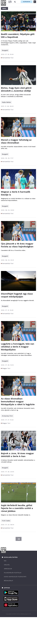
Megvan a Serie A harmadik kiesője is (15, 193)
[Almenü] (10, 1)
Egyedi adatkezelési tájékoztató (15, 576)
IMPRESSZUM (8, 568)
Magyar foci (6, 368)
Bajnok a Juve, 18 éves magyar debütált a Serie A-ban (17, 454)
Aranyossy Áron (7, 416)
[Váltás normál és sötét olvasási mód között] (15, 2)
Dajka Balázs (6, 102)
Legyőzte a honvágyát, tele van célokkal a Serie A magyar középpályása (17, 347)
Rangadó (5, 50)
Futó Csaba (6, 520)
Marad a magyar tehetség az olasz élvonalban (16, 141)
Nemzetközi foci (8, 57)
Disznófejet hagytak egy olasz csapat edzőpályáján (17, 295)
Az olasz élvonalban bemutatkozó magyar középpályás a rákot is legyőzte (18, 401)
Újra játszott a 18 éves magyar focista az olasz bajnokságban (17, 245)
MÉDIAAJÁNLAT (8, 580)
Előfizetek (26, 1)
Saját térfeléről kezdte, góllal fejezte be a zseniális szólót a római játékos (17, 508)
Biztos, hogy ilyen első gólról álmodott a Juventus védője (16, 89)
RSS (5, 560)
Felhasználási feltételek (12, 572)
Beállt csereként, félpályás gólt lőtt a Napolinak (17, 35)
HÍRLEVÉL (7, 564)
